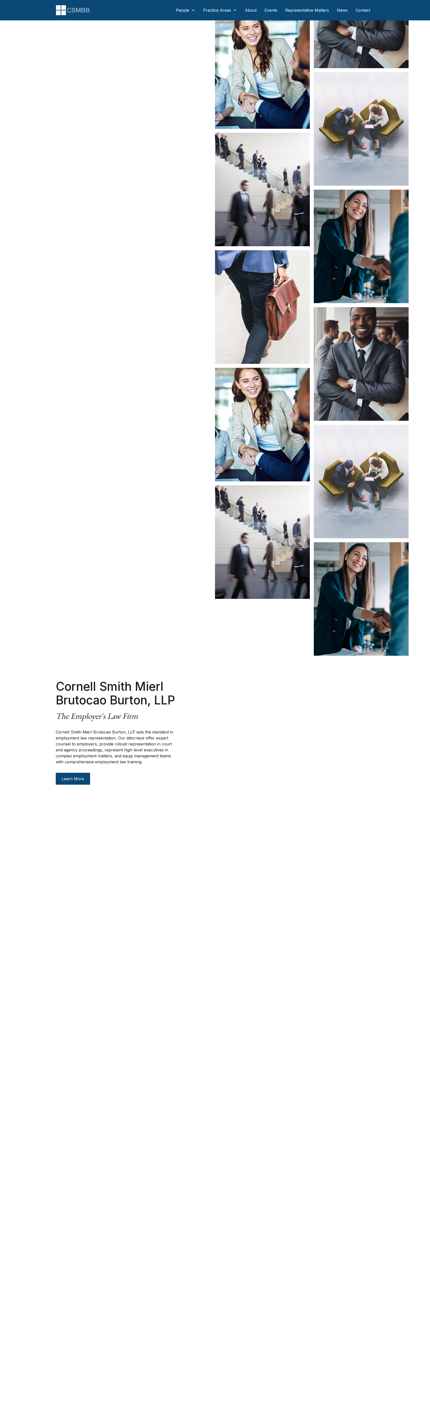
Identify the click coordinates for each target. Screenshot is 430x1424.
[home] (73, 10)
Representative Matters (307, 10)
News (342, 10)
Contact (363, 10)
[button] (185, 10)
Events (271, 10)
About (251, 10)
